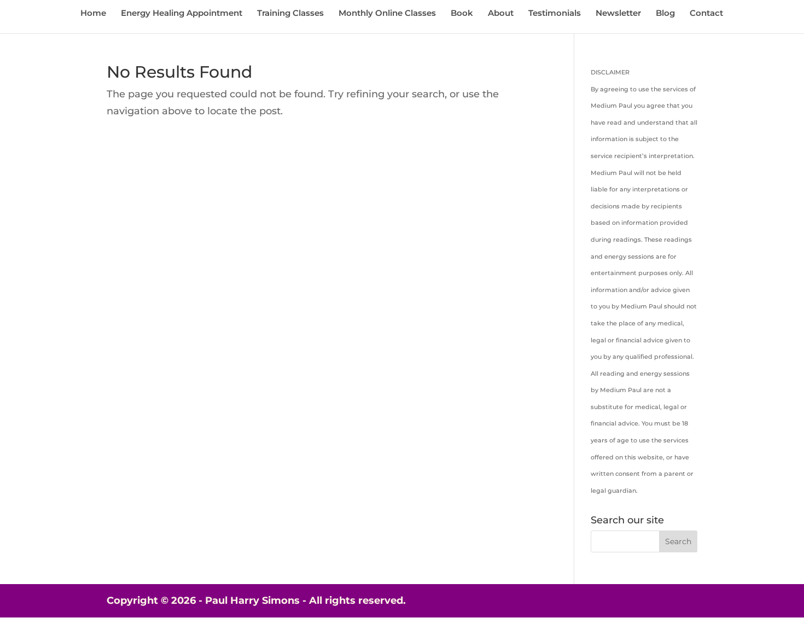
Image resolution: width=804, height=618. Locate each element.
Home (93, 13)
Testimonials (554, 13)
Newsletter (618, 13)
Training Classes (290, 13)
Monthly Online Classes (387, 13)
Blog (665, 13)
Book (462, 13)
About (501, 13)
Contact (706, 13)
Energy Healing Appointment (181, 13)
